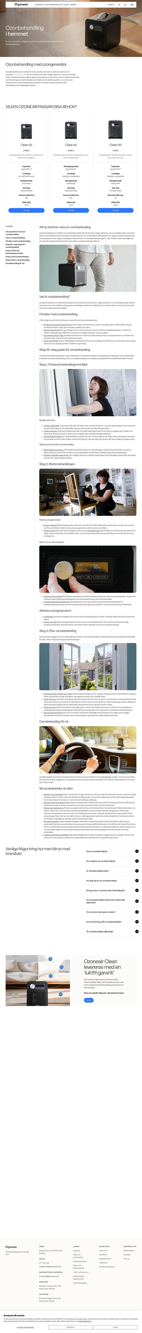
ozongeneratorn (94, 530)
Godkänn (70, 1327)
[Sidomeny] (9, 4)
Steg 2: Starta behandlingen (17, 256)
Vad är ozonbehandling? (15, 238)
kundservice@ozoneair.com (50, 1266)
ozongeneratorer (19, 74)
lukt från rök (106, 777)
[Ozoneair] (21, 5)
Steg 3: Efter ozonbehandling (18, 260)
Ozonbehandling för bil (15, 263)
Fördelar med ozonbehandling (18, 241)
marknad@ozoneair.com (49, 1276)
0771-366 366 (44, 1263)
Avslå (115, 1327)
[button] (125, 4)
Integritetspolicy (84, 1321)
